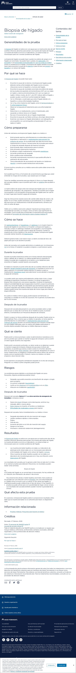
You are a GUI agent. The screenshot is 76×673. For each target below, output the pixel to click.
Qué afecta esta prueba (63, 57)
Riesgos (58, 51)
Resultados (59, 54)
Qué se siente (60, 49)
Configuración (51, 665)
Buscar (60, 7)
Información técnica (59, 629)
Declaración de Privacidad (28, 671)
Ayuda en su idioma (7, 629)
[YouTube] (12, 639)
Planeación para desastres (61, 626)
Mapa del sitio (57, 632)
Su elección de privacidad (34, 626)
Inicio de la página (10, 534)
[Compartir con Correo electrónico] (5, 582)
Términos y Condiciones (16, 671)
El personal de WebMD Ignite (14, 548)
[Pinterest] (16, 639)
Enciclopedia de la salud (23, 18)
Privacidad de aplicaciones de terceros (64, 623)
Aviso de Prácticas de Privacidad (36, 623)
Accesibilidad (5, 623)
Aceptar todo (62, 665)
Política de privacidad (53, 560)
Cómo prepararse (61, 43)
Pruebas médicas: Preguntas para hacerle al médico (27, 511)
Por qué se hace (9, 540)
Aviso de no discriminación (9, 626)
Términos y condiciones (34, 629)
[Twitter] (3, 639)
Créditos (59, 63)
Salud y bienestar (9, 17)
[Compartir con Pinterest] (18, 582)
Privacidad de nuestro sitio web (10, 632)
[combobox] (34, 7)
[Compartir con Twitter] (14, 582)
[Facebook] (7, 639)
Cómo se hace (60, 46)
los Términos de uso (40, 560)
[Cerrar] (73, 665)
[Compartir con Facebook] (9, 582)
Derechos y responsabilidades (35, 632)
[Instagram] (20, 639)
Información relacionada (64, 60)
